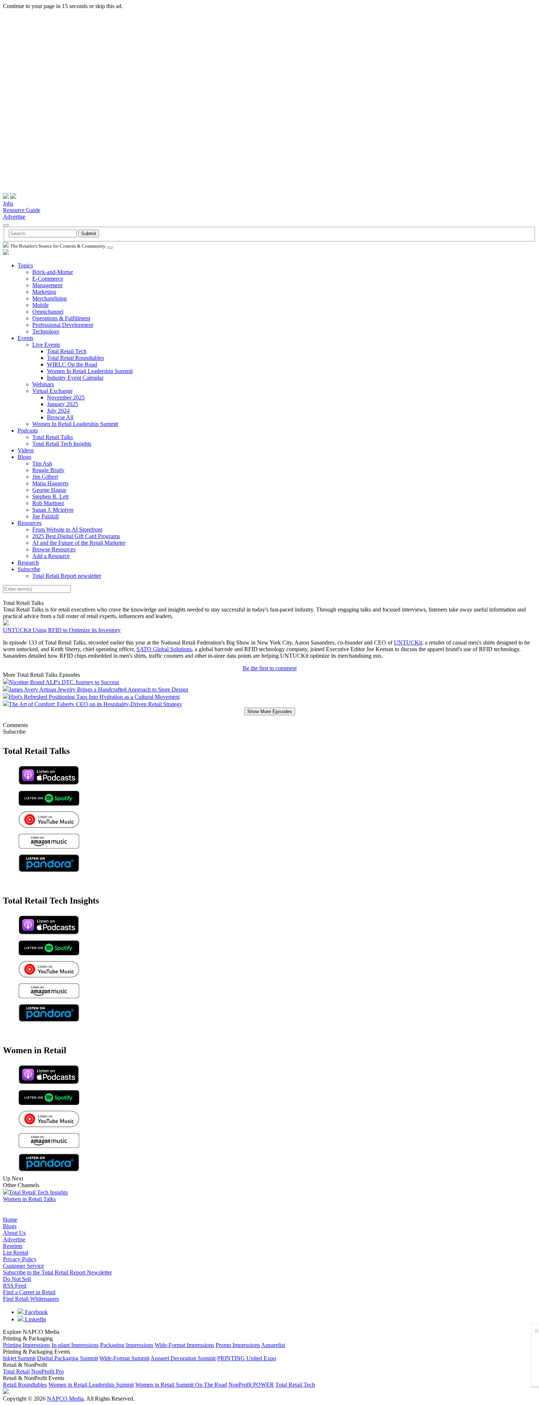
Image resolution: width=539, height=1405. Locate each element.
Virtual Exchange (52, 391)
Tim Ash (42, 463)
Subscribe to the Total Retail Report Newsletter (57, 1272)
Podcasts (28, 430)
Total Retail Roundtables (75, 358)
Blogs (24, 457)
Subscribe (29, 569)
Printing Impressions (26, 1345)
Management (47, 285)
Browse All (60, 417)
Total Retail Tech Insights (61, 444)
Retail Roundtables (25, 1385)
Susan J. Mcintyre (53, 510)
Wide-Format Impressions (184, 1345)
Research (28, 562)
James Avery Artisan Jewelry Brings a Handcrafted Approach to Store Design (98, 689)
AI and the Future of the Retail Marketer (78, 543)
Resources (29, 523)
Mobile (40, 305)
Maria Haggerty (50, 483)
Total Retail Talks (52, 437)
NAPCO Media (65, 1398)
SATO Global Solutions (164, 649)
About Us (14, 1233)
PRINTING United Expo (246, 1358)
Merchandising (49, 298)
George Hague (49, 490)
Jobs (8, 203)
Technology (46, 331)
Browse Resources (54, 549)
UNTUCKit (408, 642)
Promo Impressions (238, 1345)
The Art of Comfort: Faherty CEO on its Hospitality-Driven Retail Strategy (95, 704)
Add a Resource (51, 556)
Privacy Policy (20, 1259)
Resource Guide (21, 210)
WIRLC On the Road (72, 364)
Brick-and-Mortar (52, 272)
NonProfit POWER (251, 1385)
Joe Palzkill (45, 516)
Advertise (14, 217)
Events (25, 338)
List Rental (15, 1252)
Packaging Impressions (126, 1345)
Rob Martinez (48, 503)
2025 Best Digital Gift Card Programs (76, 536)
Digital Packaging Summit (67, 1358)
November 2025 (66, 397)
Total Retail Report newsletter (66, 576)
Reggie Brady (48, 470)
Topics (25, 265)
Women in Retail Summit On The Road (181, 1385)
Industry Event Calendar (75, 378)
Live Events (46, 345)
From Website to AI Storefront (67, 529)
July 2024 (58, 411)
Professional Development (62, 325)
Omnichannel (47, 312)
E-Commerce (47, 278)
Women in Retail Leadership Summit (91, 1385)
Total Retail (16, 1371)
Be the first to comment (270, 668)
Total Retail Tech (67, 351)
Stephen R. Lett (50, 496)
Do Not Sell (17, 1279)
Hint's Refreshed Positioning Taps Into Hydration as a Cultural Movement (94, 697)
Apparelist (273, 1345)
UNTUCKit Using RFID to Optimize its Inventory (62, 630)
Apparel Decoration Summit (183, 1358)
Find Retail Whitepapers (31, 1299)
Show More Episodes (269, 711)
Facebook (35, 1312)
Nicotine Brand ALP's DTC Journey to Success (64, 682)
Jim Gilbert (45, 477)
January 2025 (62, 404)
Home (10, 1219)
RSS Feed (14, 1285)
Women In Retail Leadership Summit (90, 371)
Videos (26, 450)
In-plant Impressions (75, 1345)
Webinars (43, 384)
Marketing (44, 292)
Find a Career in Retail (29, 1292)
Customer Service (23, 1266)
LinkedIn (34, 1319)
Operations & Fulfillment (61, 318)
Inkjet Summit (19, 1358)
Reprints (12, 1246)
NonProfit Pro (47, 1371)
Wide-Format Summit (124, 1358)
